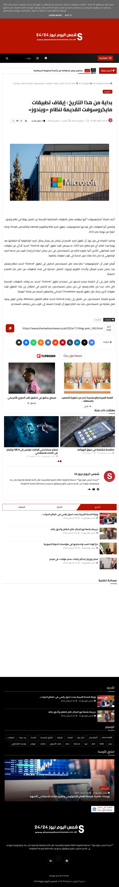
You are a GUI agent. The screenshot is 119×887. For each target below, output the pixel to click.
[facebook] (97, 489)
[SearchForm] (7, 58)
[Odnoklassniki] (41, 342)
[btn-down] (13, 121)
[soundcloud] (88, 489)
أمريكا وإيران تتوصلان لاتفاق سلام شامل (56, 70)
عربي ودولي (104, 788)
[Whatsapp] (33, 342)
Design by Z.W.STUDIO (59, 876)
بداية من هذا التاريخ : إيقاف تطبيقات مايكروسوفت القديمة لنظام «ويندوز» (44, 83)
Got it (68, 15)
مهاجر (33, 744)
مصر (67, 744)
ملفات (43, 744)
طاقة (101, 744)
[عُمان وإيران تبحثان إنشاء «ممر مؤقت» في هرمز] (108, 563)
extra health (107, 737)
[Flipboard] (46, 356)
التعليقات (21, 507)
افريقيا (60, 737)
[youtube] (92, 489)
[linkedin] (77, 342)
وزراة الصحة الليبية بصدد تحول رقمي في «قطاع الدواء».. (69, 514)
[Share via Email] (19, 342)
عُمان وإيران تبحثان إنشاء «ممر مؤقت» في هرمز (73, 559)
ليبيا (85, 744)
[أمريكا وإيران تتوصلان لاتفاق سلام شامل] (93, 70)
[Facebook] (92, 342)
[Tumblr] (70, 342)
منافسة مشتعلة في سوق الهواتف (95, 449)
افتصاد (70, 737)
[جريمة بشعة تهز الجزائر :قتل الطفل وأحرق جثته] (108, 533)
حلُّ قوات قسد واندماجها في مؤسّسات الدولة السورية (71, 544)
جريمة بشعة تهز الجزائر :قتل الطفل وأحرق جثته (74, 529)
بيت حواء (22, 737)
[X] (84, 342)
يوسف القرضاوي (18, 744)
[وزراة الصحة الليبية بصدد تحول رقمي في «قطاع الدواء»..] (108, 518)
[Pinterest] (63, 342)
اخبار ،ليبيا (80, 737)
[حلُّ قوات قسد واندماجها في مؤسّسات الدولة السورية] (108, 548)
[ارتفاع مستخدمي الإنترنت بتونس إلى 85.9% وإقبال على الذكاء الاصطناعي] (31, 431)
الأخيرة (59, 507)
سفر (110, 744)
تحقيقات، (11, 737)
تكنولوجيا (86, 83)
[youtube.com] (59, 859)
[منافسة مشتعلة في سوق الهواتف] (87, 431)
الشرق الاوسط (84, 71)
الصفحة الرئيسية (103, 83)
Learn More (55, 15)
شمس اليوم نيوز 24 (86, 473)
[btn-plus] (21, 121)
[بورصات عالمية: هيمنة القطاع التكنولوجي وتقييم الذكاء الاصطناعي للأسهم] (59, 785)
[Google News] (72, 356)
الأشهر (97, 507)
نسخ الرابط (109, 328)
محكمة (77, 744)
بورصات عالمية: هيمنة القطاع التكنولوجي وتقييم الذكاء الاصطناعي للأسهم (70, 796)
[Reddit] (55, 342)
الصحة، (33, 737)
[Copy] (10, 328)
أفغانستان (93, 737)
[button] (105, 58)
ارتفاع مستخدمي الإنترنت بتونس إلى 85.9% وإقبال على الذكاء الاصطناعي (32, 451)
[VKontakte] (48, 342)
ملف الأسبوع (55, 744)
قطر (93, 744)
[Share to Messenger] (26, 342)
